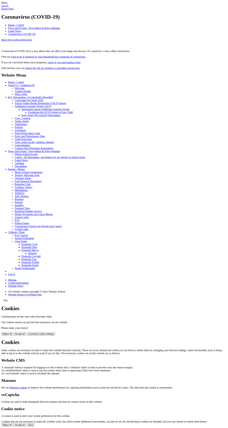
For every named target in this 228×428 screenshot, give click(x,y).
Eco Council (21, 235)
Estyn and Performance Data (30, 136)
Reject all (7, 334)
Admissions (21, 124)
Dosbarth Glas (29, 259)
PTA (17, 220)
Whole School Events (26, 154)
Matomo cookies (18, 387)
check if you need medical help (64, 62)
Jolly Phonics (22, 196)
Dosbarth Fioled (29, 265)
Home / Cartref (16, 25)
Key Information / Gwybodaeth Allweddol (30, 97)
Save (30, 425)
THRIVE (20, 193)
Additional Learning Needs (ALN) (33, 106)
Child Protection (23, 139)
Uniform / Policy (23, 187)
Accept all (20, 334)
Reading (19, 199)
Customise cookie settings (41, 334)
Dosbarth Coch (29, 244)
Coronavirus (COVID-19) (22, 34)
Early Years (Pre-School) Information (40, 115)
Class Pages (21, 241)
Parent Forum (22, 223)
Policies (19, 127)
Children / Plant (16, 232)
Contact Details (23, 91)
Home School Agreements (28, 172)
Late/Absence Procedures (28, 181)
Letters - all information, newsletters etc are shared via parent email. (50, 157)
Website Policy (16, 285)
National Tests (22, 208)
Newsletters (21, 166)
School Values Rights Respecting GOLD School (40, 103)
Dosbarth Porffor (30, 262)
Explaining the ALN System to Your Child (50, 112)
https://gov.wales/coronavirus (16, 39)
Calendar (19, 163)
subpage (32, 253)
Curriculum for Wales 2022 (29, 100)
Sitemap (12, 279)
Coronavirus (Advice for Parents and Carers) (38, 226)
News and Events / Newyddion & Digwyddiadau (34, 28)
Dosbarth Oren (29, 247)
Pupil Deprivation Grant (27, 133)
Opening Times (23, 178)
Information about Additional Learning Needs (45, 109)
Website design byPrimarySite (25, 294)
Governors (20, 130)
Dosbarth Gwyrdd (31, 256)
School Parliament (24, 238)
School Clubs (22, 217)
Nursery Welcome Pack (27, 175)
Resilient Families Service (28, 211)
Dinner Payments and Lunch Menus (34, 214)
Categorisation (22, 145)
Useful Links (21, 229)
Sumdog (19, 205)
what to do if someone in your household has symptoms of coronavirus (48, 56)
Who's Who (21, 94)
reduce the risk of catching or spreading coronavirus (52, 68)
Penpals (19, 202)
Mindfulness (21, 190)
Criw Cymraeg (22, 118)
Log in (4, 5)
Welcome (20, 88)
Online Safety (22, 121)
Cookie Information (18, 283)
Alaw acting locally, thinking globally (34, 142)
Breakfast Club (23, 184)
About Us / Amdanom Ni (21, 85)
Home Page (7, 8)
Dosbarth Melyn (30, 250)
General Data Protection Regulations (34, 148)
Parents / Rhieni (16, 169)
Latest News (14, 31)
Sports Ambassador (25, 268)
